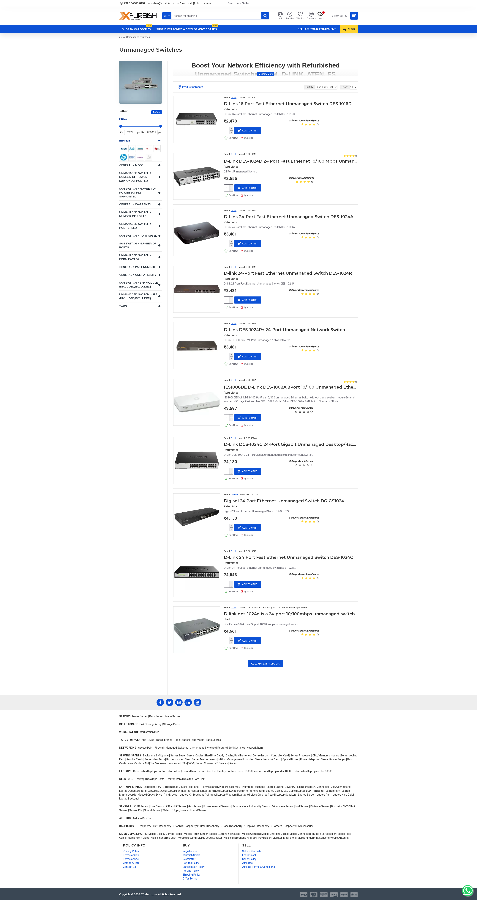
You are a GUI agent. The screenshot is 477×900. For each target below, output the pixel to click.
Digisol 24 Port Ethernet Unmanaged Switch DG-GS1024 (284, 500)
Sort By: (310, 87)
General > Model (132, 165)
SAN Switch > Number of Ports (137, 245)
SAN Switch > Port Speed (138, 235)
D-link (233, 97)
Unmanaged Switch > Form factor (135, 257)
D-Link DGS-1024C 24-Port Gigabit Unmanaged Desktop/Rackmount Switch (291, 444)
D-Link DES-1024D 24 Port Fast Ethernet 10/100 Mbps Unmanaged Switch (291, 161)
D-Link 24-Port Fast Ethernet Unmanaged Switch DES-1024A (288, 216)
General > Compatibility (137, 275)
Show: (345, 87)
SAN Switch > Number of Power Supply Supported (137, 192)
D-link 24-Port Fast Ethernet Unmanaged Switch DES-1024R (288, 273)
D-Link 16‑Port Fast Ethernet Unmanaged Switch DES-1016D (288, 103)
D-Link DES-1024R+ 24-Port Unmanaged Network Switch (284, 329)
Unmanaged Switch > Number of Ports (135, 214)
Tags (123, 306)
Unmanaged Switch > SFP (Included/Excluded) (138, 296)
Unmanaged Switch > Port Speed (135, 226)
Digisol (234, 495)
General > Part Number (137, 267)
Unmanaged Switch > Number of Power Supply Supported (135, 177)
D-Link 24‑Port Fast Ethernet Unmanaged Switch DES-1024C (288, 557)
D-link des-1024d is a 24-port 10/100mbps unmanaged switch (289, 613)
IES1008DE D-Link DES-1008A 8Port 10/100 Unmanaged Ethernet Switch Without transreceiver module (291, 387)
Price (123, 118)
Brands (125, 140)
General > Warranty (135, 204)
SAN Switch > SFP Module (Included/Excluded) (138, 284)
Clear (158, 112)
